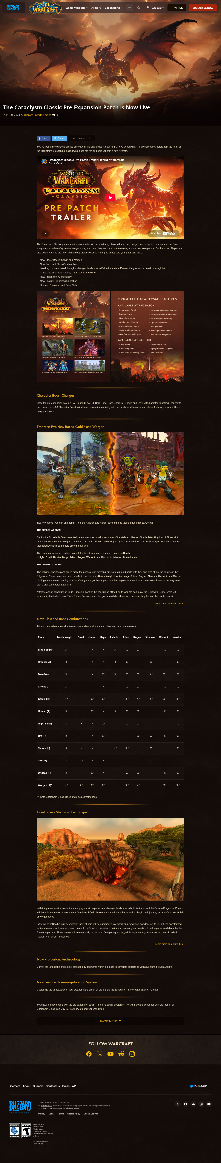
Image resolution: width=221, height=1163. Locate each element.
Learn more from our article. (169, 603)
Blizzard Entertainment (37, 115)
